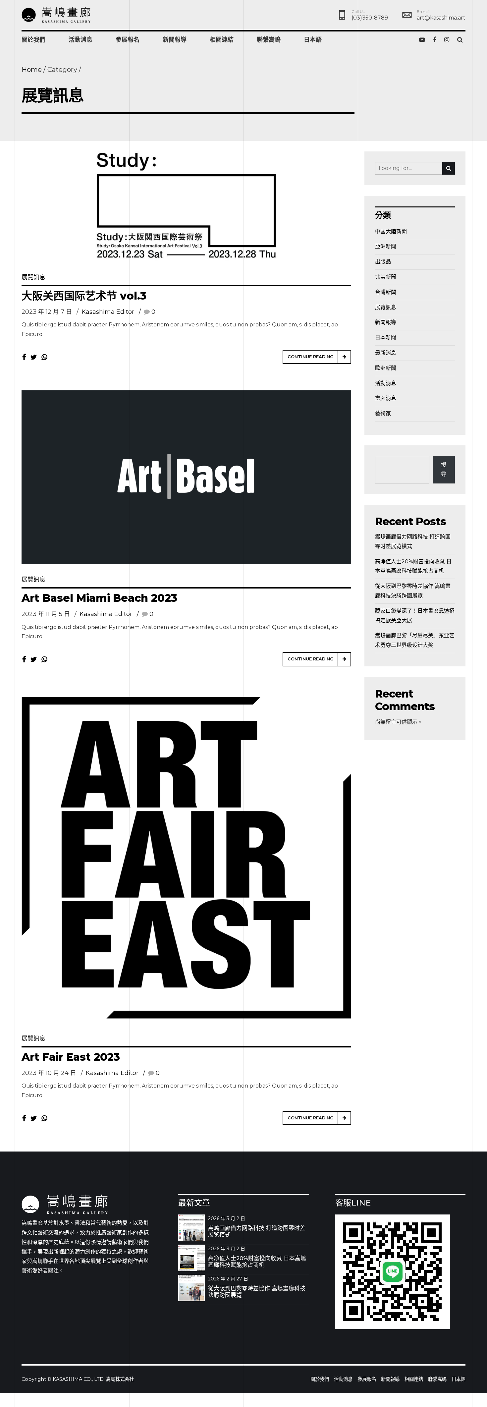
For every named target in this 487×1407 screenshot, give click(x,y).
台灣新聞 (385, 292)
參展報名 (127, 39)
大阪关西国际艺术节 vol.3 (84, 295)
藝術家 (383, 413)
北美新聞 (385, 277)
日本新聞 (385, 337)
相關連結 (222, 39)
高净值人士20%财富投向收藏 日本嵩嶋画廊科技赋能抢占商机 (257, 1261)
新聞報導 (175, 39)
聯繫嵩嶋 (269, 39)
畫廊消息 (385, 398)
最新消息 (385, 353)
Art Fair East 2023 (71, 1056)
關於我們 (33, 39)
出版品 (383, 261)
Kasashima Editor (107, 311)
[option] (186, 206)
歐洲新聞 (385, 368)
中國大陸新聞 (391, 231)
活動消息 (80, 39)
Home (32, 70)
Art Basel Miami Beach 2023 (99, 597)
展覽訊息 (33, 277)
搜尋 (443, 470)
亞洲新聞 (385, 246)
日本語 (313, 39)
